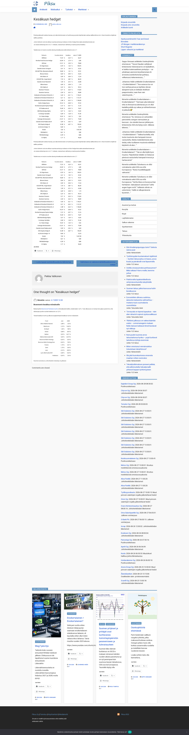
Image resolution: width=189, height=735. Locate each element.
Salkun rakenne (128, 222)
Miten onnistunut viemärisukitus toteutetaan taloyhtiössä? (139, 348)
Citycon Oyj (125, 390)
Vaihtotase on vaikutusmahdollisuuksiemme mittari (97, 263)
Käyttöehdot (53, 714)
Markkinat (82, 9)
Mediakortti (63, 714)
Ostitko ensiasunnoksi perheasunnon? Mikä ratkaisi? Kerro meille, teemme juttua (141, 271)
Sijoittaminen (127, 226)
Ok (130, 732)
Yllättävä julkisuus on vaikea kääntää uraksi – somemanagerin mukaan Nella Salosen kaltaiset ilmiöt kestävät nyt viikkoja (141, 324)
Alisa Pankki (125, 479)
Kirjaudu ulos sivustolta (130, 25)
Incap (123, 526)
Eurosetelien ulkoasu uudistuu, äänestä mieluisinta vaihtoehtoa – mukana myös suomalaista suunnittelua (139, 301)
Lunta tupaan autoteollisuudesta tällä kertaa (53, 262)
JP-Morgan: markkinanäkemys (133, 44)
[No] (187, 732)
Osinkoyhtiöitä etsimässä (138, 629)
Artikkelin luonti (127, 27)
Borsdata (124, 41)
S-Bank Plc (125, 519)
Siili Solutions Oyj (127, 411)
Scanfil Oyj (125, 580)
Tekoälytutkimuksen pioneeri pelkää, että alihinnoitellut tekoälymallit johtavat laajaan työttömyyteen (140, 367)
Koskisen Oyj (126, 533)
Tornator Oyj (126, 404)
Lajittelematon (127, 218)
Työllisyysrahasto (128, 492)
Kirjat (124, 214)
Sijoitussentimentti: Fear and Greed (135, 39)
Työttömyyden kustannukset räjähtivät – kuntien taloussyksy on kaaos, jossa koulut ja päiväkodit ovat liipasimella (141, 259)
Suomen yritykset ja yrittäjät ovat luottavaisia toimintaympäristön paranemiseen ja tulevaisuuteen (108, 636)
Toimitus (43, 714)
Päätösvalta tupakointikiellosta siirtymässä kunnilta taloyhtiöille (139, 281)
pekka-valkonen (56, 24)
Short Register (126, 47)
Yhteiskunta (126, 235)
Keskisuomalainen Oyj (130, 458)
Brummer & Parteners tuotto (50, 309)
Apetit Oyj (125, 546)
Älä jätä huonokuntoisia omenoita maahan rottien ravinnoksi (139, 356)
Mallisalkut (55, 9)
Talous (124, 231)
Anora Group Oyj (127, 567)
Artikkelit (43, 9)
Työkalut (69, 9)
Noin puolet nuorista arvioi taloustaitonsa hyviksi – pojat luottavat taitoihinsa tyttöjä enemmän (141, 338)
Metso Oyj (125, 465)
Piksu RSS (125, 714)
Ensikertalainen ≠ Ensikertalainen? (75, 619)
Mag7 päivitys (42, 646)
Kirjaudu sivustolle (128, 22)
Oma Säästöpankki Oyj (130, 512)
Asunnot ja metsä (129, 205)
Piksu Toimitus (114, 686)
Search (154, 9)
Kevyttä (125, 209)
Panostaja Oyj (126, 540)
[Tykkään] (34, 27)
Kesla (123, 553)
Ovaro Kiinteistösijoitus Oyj (131, 506)
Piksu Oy (35, 714)
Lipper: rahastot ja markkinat (132, 49)
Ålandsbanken (126, 574)
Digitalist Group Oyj (128, 384)
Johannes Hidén (82, 665)
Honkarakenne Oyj (128, 560)
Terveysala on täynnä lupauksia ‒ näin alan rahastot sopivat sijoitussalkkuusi (141, 313)
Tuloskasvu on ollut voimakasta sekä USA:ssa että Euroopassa (137, 167)
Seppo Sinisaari (50, 697)
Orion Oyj (124, 499)
